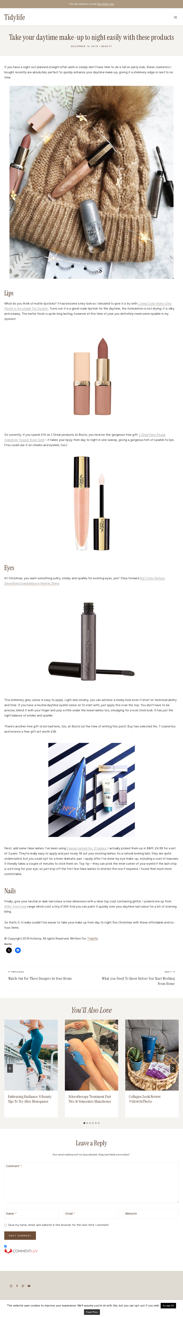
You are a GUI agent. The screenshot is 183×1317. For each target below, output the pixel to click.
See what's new (105, 4)
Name (11, 1213)
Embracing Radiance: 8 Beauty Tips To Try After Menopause (29, 1099)
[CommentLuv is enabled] (91, 1251)
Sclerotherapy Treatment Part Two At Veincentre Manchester (89, 1099)
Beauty (107, 46)
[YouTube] (28, 1286)
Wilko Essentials (15, 906)
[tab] (84, 1123)
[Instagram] (11, 1286)
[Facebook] (17, 1286)
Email (70, 1213)
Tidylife (92, 938)
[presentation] (31, 1055)
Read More (92, 1312)
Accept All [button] (168, 1305)
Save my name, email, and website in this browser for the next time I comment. (58, 1225)
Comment (14, 1166)
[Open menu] (175, 17)
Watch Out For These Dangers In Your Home (40, 976)
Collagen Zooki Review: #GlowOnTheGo (145, 1099)
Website (131, 1213)
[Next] (173, 1068)
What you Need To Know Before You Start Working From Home (138, 978)
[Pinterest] (23, 1286)
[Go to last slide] (10, 1068)
